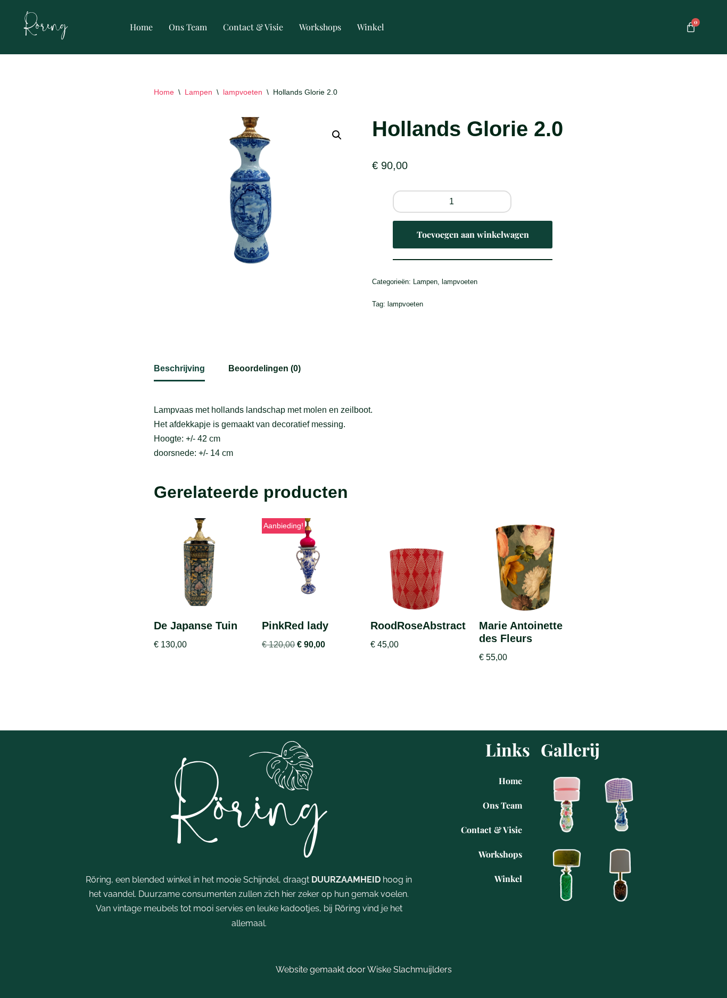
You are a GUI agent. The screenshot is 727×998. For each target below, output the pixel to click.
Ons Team (188, 26)
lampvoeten (242, 92)
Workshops (320, 26)
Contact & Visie (253, 26)
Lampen (198, 92)
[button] (336, 135)
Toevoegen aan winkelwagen (473, 234)
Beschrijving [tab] (179, 368)
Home (141, 26)
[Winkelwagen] (691, 27)
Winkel (370, 26)
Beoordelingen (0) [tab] (264, 368)
